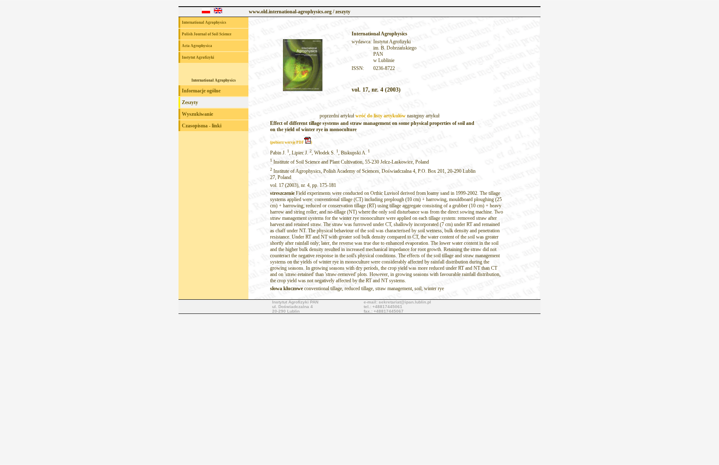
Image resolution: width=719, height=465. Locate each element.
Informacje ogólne (201, 91)
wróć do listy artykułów (380, 116)
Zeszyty (190, 102)
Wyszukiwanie (197, 114)
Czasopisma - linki (201, 126)
